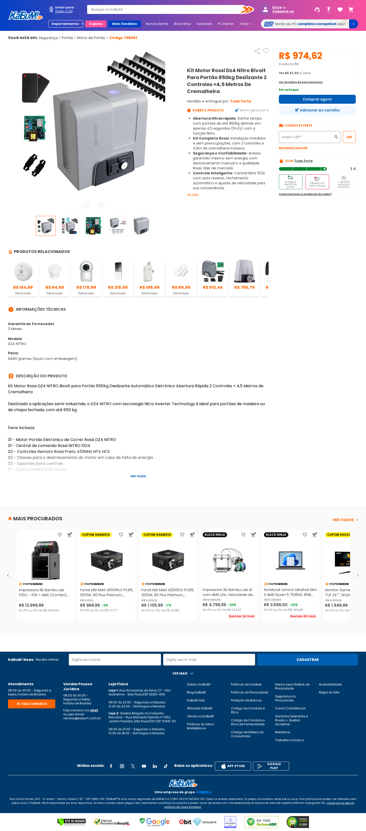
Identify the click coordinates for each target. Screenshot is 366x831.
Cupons (95, 24)
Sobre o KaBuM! (198, 684)
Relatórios (282, 732)
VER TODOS (343, 519)
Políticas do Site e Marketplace (200, 726)
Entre (276, 7)
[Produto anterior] (8, 575)
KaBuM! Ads (196, 700)
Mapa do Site (329, 692)
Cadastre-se (283, 11)
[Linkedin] (154, 766)
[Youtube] (143, 766)
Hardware (204, 24)
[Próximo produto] (358, 575)
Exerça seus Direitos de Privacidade (292, 686)
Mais (246, 23)
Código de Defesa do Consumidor (247, 734)
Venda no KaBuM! (200, 716)
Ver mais (193, 194)
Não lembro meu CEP (293, 148)
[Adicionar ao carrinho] (69, 534)
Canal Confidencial (290, 708)
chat (94, 710)
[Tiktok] (165, 766)
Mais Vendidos (124, 24)
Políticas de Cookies (246, 684)
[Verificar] (71, 822)
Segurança (50, 37)
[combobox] (167, 9)
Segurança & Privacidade (285, 698)
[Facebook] (111, 766)
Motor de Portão (92, 37)
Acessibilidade (330, 684)
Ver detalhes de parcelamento (301, 82)
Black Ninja (182, 24)
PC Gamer (225, 24)
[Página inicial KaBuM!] (25, 15)
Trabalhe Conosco (289, 740)
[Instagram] (122, 766)
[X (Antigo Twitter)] (132, 766)
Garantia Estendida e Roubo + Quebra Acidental (291, 720)
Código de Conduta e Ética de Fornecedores (248, 722)
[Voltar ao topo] (183, 783)
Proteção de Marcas (246, 700)
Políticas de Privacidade (249, 692)
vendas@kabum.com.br (82, 718)
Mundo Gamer (157, 24)
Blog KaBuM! (196, 692)
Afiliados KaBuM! (199, 708)
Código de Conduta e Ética (248, 710)
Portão (69, 37)
